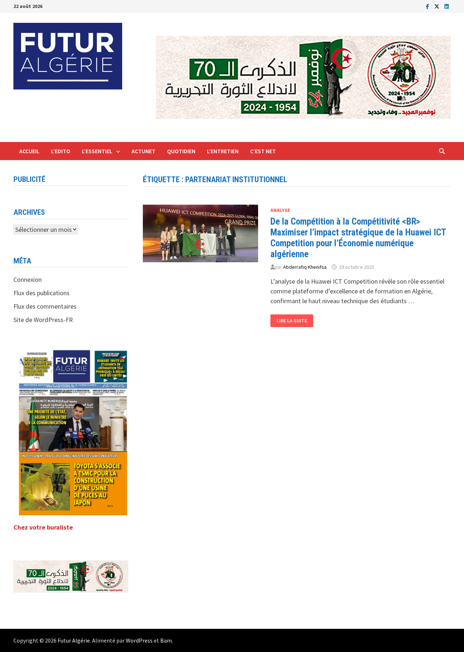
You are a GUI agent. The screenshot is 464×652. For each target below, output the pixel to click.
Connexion (27, 279)
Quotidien (181, 151)
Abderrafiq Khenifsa (305, 267)
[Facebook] (428, 6)
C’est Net (263, 151)
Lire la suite (293, 320)
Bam (166, 640)
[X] (437, 6)
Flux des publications (41, 293)
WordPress (139, 640)
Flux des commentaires (44, 306)
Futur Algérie (74, 640)
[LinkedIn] (447, 6)
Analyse (280, 210)
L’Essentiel (97, 151)
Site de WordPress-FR (43, 319)
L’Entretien (223, 151)
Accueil (29, 151)
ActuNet (144, 151)
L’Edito (60, 151)
